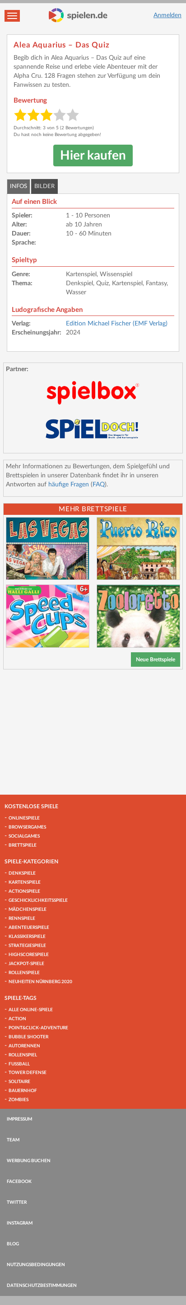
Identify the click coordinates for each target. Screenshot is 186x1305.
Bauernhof (23, 1090)
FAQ (99, 484)
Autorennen (24, 1046)
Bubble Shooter (28, 1037)
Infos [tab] (18, 186)
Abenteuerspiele (29, 927)
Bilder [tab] (44, 186)
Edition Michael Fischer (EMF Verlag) (116, 323)
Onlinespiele (24, 818)
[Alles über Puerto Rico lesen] (138, 548)
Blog (13, 1244)
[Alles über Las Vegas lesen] (47, 548)
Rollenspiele (24, 973)
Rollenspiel (23, 1055)
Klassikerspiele (27, 936)
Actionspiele (24, 891)
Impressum (19, 1119)
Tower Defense (27, 1072)
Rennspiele (22, 918)
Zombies (18, 1100)
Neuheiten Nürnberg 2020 (40, 982)
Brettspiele (23, 845)
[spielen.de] (78, 15)
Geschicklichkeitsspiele (38, 900)
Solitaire (19, 1081)
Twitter (17, 1202)
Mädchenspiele (27, 909)
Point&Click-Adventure (38, 1028)
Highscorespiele (29, 954)
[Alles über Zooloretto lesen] (138, 615)
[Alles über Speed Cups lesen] (47, 615)
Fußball (19, 1064)
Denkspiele (22, 873)
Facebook (19, 1181)
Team (13, 1140)
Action (17, 1019)
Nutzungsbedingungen (36, 1265)
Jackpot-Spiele (26, 963)
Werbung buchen (29, 1161)
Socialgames (24, 836)
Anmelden (167, 15)
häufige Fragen (68, 484)
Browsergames (27, 827)
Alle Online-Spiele (31, 1010)
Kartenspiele (25, 882)
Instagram (20, 1223)
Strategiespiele (27, 945)
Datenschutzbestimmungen (42, 1285)
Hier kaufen (93, 155)
